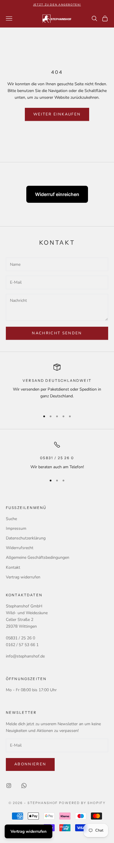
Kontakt (13, 567)
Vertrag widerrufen (23, 577)
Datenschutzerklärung (26, 538)
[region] (57, 385)
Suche (11, 519)
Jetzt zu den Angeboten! (57, 4)
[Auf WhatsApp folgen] (24, 785)
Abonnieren (30, 764)
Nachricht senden (57, 333)
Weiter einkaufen (57, 114)
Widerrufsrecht (19, 548)
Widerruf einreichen (57, 194)
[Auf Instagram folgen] (9, 785)
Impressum (16, 528)
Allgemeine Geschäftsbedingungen (37, 557)
